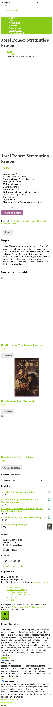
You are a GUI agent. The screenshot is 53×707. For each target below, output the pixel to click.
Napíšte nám (15, 28)
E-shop (12, 18)
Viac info (7, 355)
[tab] (8, 232)
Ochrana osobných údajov (18, 594)
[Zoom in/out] (11, 702)
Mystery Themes (40, 582)
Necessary (9, 660)
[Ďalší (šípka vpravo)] (5, 705)
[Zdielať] (5, 702)
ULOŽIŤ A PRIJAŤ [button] (10, 699)
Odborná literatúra (28, 221)
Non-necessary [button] (7, 678)
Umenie (14, 223)
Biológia (15, 221)
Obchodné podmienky (17, 589)
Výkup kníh (14, 23)
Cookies (10, 600)
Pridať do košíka (12, 213)
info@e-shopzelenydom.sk (15, 566)
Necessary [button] (5, 658)
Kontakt (13, 25)
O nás (11, 20)
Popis (7, 232)
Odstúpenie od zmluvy (17, 592)
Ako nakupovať (16, 33)
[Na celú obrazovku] (8, 702)
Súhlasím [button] (39, 607)
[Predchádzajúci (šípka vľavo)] (2, 705)
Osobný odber (15, 30)
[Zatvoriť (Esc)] (2, 702)
